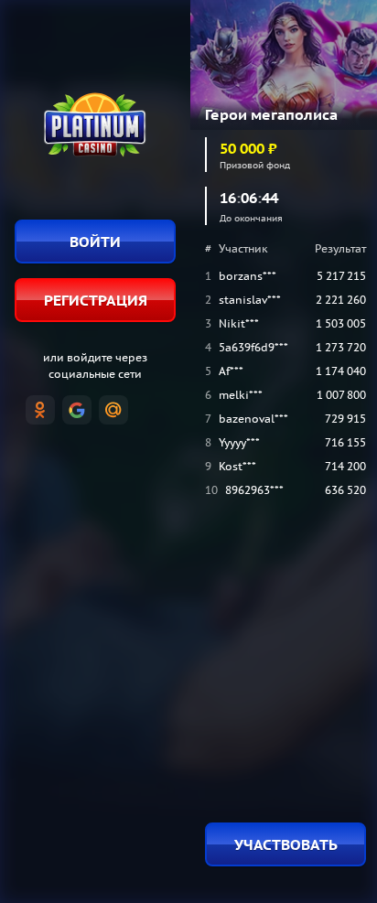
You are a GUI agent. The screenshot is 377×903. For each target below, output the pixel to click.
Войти (95, 241)
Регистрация (95, 300)
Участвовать (286, 844)
